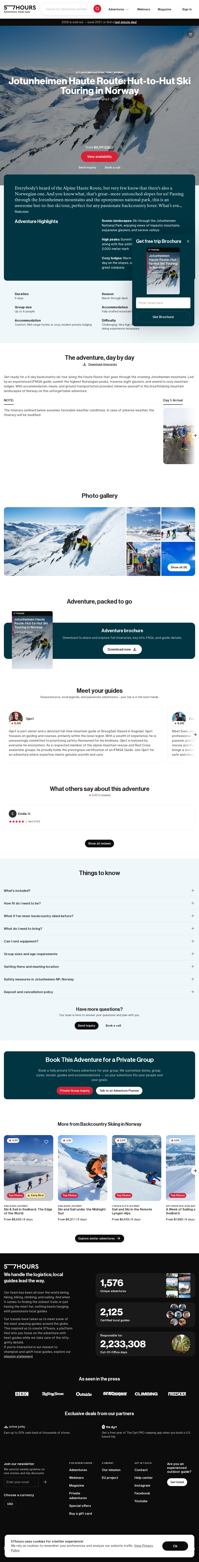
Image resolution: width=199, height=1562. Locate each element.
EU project (110, 1478)
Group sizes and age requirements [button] (31, 954)
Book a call (112, 167)
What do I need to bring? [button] (23, 929)
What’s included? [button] (17, 891)
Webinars (143, 9)
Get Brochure (163, 317)
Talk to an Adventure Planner (119, 1090)
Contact (141, 1470)
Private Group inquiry (75, 1090)
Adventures (78, 1470)
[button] (195, 436)
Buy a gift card (80, 1513)
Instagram (142, 1485)
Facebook (142, 1493)
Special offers (80, 1506)
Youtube (141, 1501)
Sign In (187, 9)
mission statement (18, 1356)
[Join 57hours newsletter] (45, 1482)
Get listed (177, 1482)
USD (109, 147)
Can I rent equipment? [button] (21, 941)
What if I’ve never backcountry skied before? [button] (38, 916)
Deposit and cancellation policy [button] (28, 992)
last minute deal (126, 22)
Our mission (111, 1470)
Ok (175, 1546)
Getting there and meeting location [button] (31, 967)
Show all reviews (99, 843)
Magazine (164, 9)
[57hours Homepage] (20, 9)
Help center (143, 1478)
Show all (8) (179, 567)
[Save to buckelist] (190, 34)
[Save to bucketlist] (46, 1142)
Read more (22, 211)
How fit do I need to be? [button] (22, 903)
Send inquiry (87, 167)
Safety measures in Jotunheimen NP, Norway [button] (39, 979)
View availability (99, 157)
